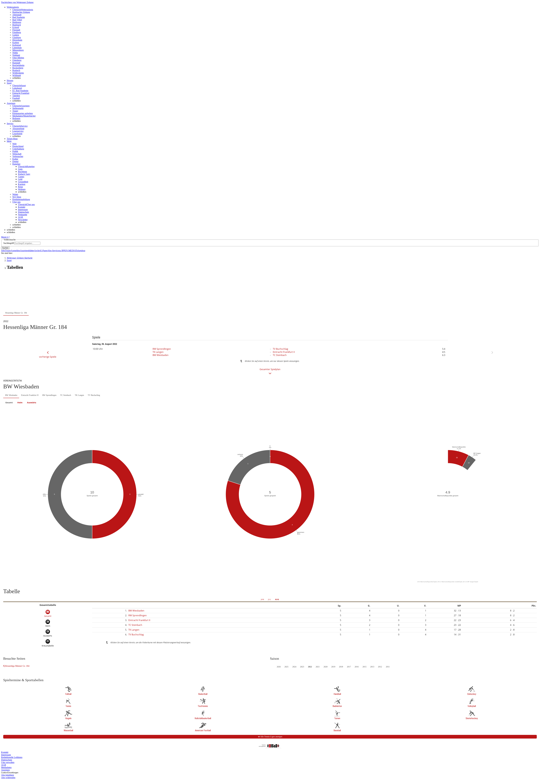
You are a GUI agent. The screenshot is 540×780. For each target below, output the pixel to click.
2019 (333, 667)
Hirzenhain (17, 40)
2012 (380, 667)
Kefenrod (16, 45)
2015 (364, 667)
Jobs (3, 250)
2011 (388, 667)
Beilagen (16, 118)
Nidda (15, 52)
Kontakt (21, 207)
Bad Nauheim (18, 17)
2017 (349, 667)
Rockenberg (17, 68)
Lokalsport (17, 88)
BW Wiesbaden (160, 355)
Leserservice (17, 131)
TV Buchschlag (280, 348)
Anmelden (15, 250)
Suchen (5, 248)
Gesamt (9, 402)
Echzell (15, 27)
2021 (318, 667)
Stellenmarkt (17, 108)
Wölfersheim (18, 73)
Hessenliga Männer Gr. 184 (17, 666)
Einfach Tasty (24, 174)
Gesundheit (23, 181)
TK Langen (158, 352)
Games (21, 176)
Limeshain (17, 47)
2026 (279, 667)
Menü (3, 237)
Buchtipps (22, 171)
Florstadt (16, 30)
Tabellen (16, 95)
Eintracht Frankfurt (20, 93)
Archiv (37, 250)
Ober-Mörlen (18, 58)
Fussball (16, 98)
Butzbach (16, 25)
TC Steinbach (280, 355)
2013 (372, 667)
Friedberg (16, 32)
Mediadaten (6, 767)
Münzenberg (18, 50)
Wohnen (21, 189)
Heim (19, 402)
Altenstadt (16, 14)
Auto (20, 169)
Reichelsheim (18, 65)
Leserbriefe (17, 133)
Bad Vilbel (17, 20)
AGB (20, 217)
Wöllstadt (16, 75)
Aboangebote (18, 128)
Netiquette (22, 214)
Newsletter (23, 219)
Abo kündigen (7, 775)
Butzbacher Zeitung (21, 12)
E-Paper (44, 250)
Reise (20, 187)
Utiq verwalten (7, 762)
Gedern (15, 35)
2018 (341, 667)
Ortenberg (16, 60)
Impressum (23, 209)
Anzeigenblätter (27, 250)
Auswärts (31, 402)
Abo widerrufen (8, 777)
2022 (310, 667)
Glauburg (16, 37)
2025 (286, 667)
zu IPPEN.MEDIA (67, 250)
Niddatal (16, 55)
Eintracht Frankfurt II (284, 352)
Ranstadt (16, 63)
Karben (15, 42)
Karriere (21, 184)
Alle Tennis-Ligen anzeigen (271, 737)
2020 (326, 667)
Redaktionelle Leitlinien (11, 757)
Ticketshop (80, 250)
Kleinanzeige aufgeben (22, 113)
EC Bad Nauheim (20, 90)
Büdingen (16, 22)
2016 (357, 667)
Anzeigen (5, 770)
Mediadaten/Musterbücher (24, 116)
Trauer (15, 111)
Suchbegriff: (8, 243)
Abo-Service (53, 250)
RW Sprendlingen (162, 348)
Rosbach (16, 70)
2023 (302, 667)
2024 (294, 667)
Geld (20, 179)
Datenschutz (23, 212)
